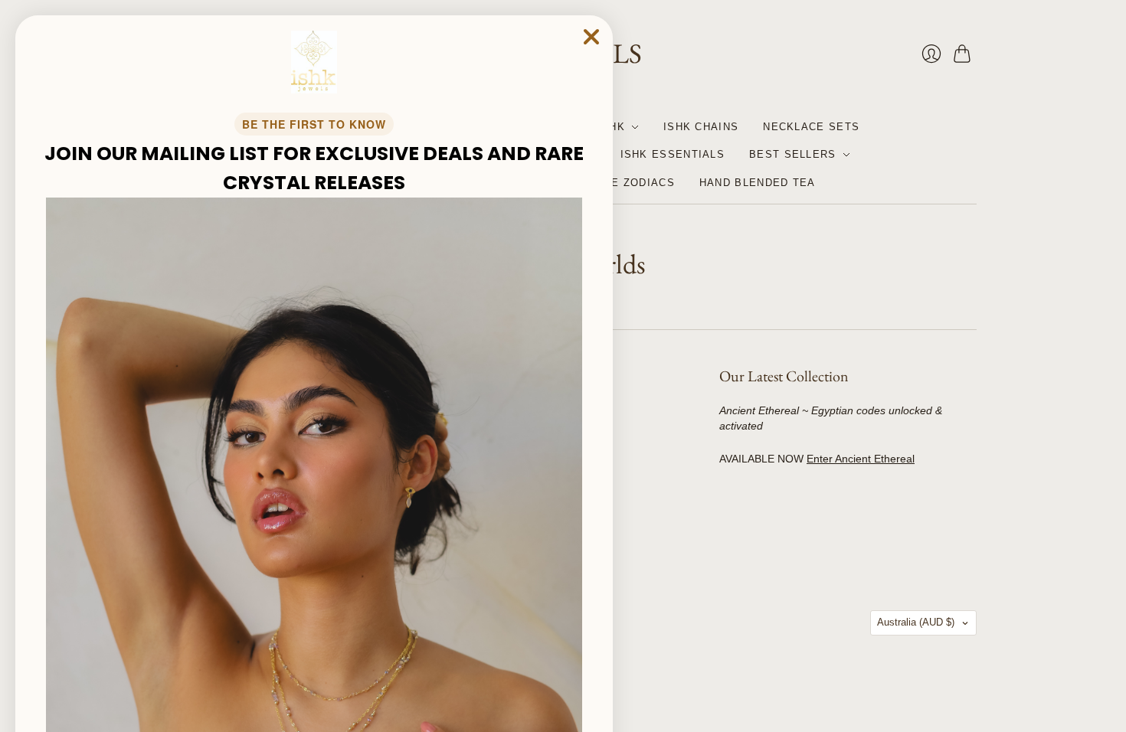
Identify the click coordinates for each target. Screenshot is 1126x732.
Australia (915, 622)
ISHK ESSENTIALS (672, 154)
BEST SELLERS (792, 154)
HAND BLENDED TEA (757, 182)
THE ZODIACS (636, 182)
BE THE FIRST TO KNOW (314, 124)
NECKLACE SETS (811, 126)
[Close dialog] (591, 36)
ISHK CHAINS (700, 126)
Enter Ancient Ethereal (861, 459)
